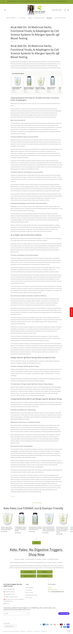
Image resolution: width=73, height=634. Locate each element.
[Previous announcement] (4, 2)
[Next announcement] (69, 2)
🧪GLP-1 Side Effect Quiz (9, 589)
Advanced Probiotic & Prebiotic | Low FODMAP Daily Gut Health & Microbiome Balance (35, 528)
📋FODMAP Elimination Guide (10, 596)
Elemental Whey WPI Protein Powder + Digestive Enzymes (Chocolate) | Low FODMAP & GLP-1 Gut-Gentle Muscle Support (62, 530)
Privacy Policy (29, 590)
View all (37, 542)
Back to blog (37, 503)
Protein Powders (28, 572)
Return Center (29, 597)
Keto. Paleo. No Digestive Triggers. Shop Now (36, 552)
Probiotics (44, 572)
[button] (5, 10)
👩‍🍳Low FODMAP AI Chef (9, 594)
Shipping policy (44, 631)
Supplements (44, 576)
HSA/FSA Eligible (29, 587)
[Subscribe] (27, 613)
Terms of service (37, 631)
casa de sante (9, 631)
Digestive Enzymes (28, 576)
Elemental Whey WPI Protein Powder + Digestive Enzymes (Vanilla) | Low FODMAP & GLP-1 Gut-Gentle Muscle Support (48, 529)
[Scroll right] (60, 73)
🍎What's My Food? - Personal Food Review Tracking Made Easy (14, 600)
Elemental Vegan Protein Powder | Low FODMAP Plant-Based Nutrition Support (7, 528)
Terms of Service (29, 592)
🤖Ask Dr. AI (6, 603)
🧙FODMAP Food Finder (9, 591)
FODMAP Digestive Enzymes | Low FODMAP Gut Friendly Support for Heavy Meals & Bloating (21, 529)
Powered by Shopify (15, 631)
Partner (50, 587)
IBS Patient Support (53, 589)
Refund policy (23, 631)
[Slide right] (39, 538)
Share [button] (13, 496)
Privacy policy (29, 631)
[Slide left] (33, 538)
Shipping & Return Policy (31, 595)
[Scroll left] (57, 73)
